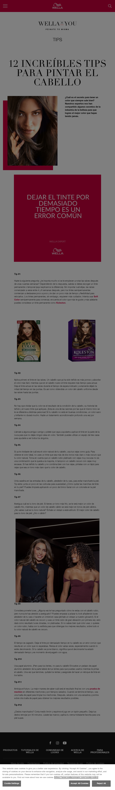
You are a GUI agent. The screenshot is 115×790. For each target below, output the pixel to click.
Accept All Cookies (79, 783)
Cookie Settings (11, 783)
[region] (57, 777)
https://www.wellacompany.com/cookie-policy (76, 777)
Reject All (101, 783)
